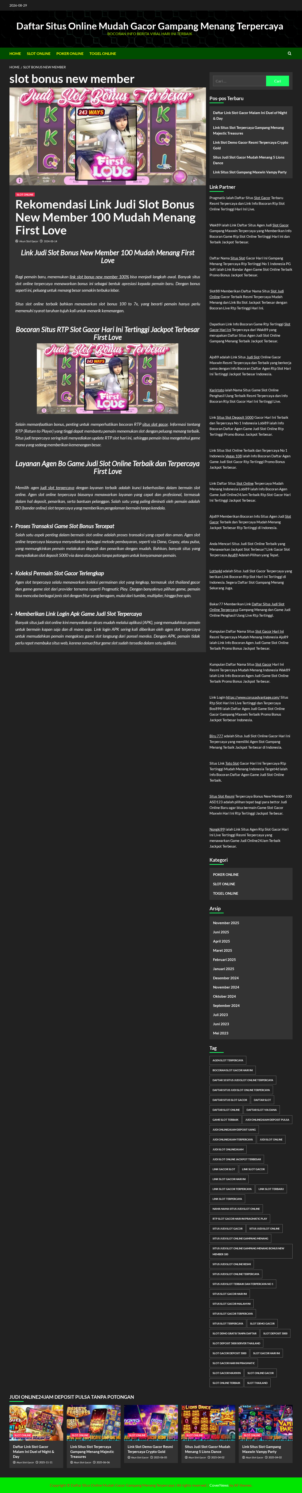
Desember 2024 (226, 978)
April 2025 (221, 941)
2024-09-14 (50, 241)
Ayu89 (233, 555)
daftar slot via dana (262, 1109)
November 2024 (226, 987)
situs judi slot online (264, 1228)
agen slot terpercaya (228, 1060)
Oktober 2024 (224, 996)
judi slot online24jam (228, 1149)
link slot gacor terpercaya (232, 1188)
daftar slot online (226, 1109)
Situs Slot (238, 258)
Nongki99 (217, 829)
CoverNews (219, 1485)
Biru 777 (216, 736)
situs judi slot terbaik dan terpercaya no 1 (243, 1283)
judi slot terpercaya (57, 487)
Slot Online (245, 483)
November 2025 (226, 923)
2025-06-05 (160, 1457)
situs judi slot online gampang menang (240, 1238)
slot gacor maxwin (227, 1372)
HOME (15, 53)
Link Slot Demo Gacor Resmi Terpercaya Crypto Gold (250, 145)
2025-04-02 (217, 1457)
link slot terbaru (271, 1188)
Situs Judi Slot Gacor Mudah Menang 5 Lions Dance (249, 160)
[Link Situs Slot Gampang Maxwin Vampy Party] (266, 1423)
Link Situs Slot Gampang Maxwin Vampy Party (250, 172)
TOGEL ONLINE (102, 53)
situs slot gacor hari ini (230, 1293)
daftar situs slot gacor (230, 1099)
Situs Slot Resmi (222, 796)
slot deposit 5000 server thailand (236, 1343)
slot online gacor (260, 1372)
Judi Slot (253, 357)
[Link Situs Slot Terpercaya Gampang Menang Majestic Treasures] (94, 1423)
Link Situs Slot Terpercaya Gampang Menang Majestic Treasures (248, 130)
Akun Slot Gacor (28, 241)
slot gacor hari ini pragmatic (234, 1363)
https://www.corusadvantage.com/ (253, 697)
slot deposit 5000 (275, 1333)
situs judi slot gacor (228, 1228)
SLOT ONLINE (38, 53)
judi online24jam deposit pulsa (267, 1119)
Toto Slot (232, 763)
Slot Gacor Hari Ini (269, 631)
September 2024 (226, 1005)
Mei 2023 (220, 1033)
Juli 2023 (220, 1015)
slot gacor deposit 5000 (229, 1353)
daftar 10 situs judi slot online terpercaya (243, 1080)
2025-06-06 (103, 1462)
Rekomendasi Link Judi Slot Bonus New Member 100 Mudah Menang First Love (105, 217)
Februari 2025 (224, 959)
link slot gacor (253, 1169)
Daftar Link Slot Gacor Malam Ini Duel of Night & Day (250, 115)
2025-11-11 (45, 1462)
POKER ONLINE (70, 53)
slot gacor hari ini (266, 1353)
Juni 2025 (221, 932)
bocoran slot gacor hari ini (233, 1070)
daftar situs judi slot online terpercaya (241, 1089)
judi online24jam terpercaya (233, 1139)
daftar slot (262, 1099)
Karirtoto (217, 390)
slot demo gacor (262, 1323)
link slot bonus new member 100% (99, 276)
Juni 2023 (221, 1024)
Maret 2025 (222, 950)
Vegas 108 (233, 456)
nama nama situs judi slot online (236, 1208)
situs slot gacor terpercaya (233, 1313)
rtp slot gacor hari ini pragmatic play (240, 1218)
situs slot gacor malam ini (232, 1303)
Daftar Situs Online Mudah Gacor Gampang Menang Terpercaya (149, 26)
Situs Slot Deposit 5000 (235, 417)
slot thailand (257, 1382)
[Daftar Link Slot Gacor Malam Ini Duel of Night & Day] (36, 1423)
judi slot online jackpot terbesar (237, 1159)
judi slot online (271, 1139)
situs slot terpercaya (228, 1323)
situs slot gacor (155, 424)
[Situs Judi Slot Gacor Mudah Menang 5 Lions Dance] (208, 1423)
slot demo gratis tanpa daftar (234, 1333)
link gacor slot (224, 1169)
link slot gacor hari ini (229, 1179)
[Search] (290, 53)
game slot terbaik (226, 1119)
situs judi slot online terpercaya (236, 1274)
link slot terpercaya (227, 1198)
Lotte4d (216, 571)
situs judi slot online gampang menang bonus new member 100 (248, 1251)
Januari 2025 (223, 969)
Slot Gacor (262, 198)
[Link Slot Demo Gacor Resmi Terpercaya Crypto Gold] (151, 1423)
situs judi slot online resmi (232, 1264)
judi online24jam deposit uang (234, 1129)
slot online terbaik (226, 1382)
